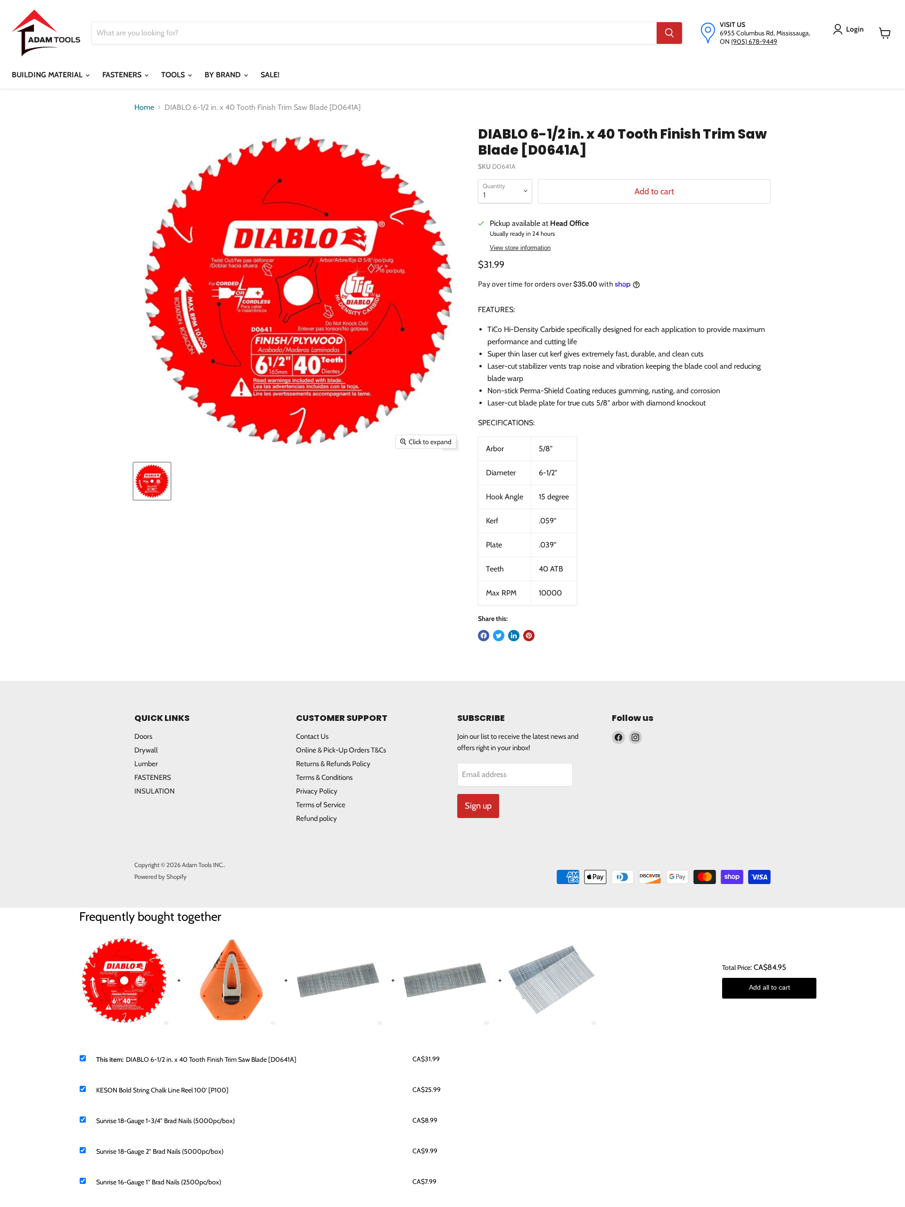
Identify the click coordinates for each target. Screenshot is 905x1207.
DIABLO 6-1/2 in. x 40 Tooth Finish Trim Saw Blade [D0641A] (211, 1059)
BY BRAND (224, 74)
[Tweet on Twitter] (498, 635)
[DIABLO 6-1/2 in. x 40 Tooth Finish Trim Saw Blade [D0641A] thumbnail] (152, 481)
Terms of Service (321, 805)
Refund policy (316, 818)
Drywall (146, 750)
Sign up (478, 806)
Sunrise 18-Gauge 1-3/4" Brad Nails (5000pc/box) (165, 1120)
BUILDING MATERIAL (48, 74)
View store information (520, 248)
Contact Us (312, 736)
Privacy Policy (316, 791)
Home (144, 107)
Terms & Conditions (324, 777)
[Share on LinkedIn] (513, 635)
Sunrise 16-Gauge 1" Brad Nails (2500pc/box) (158, 1182)
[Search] (669, 33)
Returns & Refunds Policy (333, 764)
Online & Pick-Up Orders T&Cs (341, 750)
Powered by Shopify (160, 876)
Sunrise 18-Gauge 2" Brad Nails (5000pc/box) (159, 1151)
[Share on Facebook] (483, 635)
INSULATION (154, 791)
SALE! (270, 74)
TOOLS (174, 74)
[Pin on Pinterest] (529, 635)
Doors (143, 736)
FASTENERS (122, 74)
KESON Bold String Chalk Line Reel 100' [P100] (162, 1090)
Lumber (146, 764)
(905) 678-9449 (754, 41)
